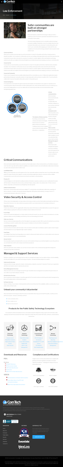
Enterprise (5, 432)
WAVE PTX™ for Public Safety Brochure (14, 371)
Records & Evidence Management (53, 344)
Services (5, 439)
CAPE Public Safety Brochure (12, 367)
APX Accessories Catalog (11, 366)
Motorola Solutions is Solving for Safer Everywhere (18, 377)
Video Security (10, 345)
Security (4, 437)
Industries (7, 15)
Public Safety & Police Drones (10, 342)
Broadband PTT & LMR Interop (38, 342)
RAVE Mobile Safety (38, 347)
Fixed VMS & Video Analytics (24, 338)
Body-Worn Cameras (10, 339)
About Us (5, 430)
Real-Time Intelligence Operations (55, 341)
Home (4, 15)
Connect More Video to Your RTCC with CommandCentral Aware (16, 381)
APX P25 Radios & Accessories (39, 338)
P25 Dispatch (39, 345)
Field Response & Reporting (53, 338)
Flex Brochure (9, 369)
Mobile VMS (24, 343)
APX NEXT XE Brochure (11, 364)
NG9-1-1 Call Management (24, 346)
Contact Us (5, 443)
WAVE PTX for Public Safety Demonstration (16, 384)
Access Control (10, 338)
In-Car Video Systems (24, 341)
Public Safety (5, 435)
